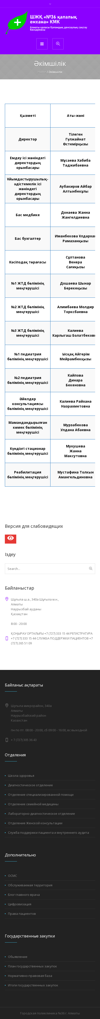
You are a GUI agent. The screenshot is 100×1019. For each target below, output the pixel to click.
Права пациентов (22, 913)
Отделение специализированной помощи (41, 794)
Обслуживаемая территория (30, 885)
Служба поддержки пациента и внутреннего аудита (48, 832)
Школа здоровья (21, 775)
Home (42, 72)
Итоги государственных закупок (33, 985)
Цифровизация (19, 904)
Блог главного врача (24, 894)
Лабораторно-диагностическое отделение (41, 813)
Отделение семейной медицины (33, 804)
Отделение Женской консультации (35, 823)
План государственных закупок (32, 966)
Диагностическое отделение (30, 785)
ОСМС (12, 875)
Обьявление (17, 956)
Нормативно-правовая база (30, 975)
